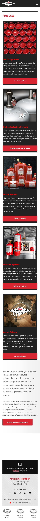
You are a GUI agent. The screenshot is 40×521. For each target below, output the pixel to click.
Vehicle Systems (20, 218)
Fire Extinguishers (20, 81)
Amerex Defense (20, 356)
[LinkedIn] (25, 493)
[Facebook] (10, 493)
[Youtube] (30, 493)
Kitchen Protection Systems (20, 148)
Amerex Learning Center (17, 422)
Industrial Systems (20, 286)
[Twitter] (15, 493)
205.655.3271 (20, 489)
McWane (16, 471)
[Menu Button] (37, 3)
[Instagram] (20, 493)
